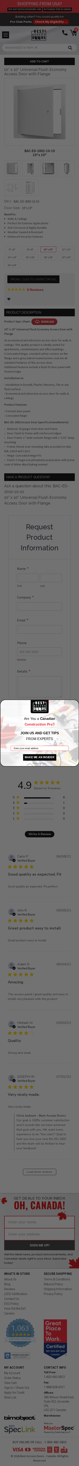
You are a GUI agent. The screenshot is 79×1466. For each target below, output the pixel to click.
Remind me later (39, 763)
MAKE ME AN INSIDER (39, 757)
